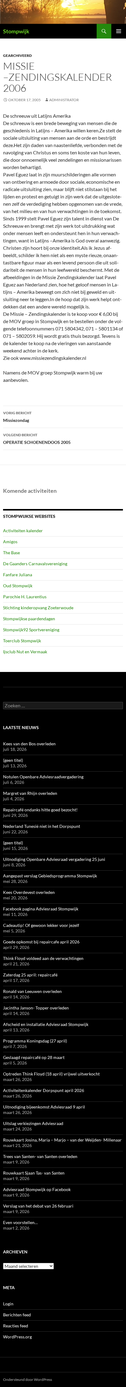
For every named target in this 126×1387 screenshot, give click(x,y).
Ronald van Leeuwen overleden (32, 991)
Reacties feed (15, 1325)
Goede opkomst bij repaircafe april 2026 (41, 941)
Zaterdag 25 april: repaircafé (30, 974)
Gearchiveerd (17, 55)
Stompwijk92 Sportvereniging (31, 629)
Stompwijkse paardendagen (29, 618)
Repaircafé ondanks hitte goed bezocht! (40, 809)
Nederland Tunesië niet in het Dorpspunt (41, 826)
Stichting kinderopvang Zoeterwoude (38, 607)
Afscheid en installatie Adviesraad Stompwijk (45, 1024)
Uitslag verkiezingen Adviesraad (33, 1123)
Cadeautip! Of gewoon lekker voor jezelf (41, 925)
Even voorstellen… (20, 1222)
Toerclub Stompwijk (22, 640)
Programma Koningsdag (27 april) (35, 1040)
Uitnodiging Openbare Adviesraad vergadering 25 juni (54, 859)
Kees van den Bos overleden (29, 743)
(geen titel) (13, 760)
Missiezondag (17, 417)
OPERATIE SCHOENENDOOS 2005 (37, 439)
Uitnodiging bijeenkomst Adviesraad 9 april (44, 1106)
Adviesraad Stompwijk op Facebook (37, 1189)
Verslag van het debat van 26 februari (38, 1205)
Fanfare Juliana (17, 574)
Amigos (10, 541)
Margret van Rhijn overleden (30, 793)
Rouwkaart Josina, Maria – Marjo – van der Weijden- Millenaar (62, 1139)
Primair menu (118, 31)
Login (8, 1303)
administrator (64, 100)
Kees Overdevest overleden (29, 892)
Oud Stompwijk (17, 585)
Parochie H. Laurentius (24, 596)
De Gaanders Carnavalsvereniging (35, 563)
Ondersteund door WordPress (27, 1379)
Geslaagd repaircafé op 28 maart (34, 1057)
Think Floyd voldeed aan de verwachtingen (43, 958)
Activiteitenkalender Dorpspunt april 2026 (43, 1090)
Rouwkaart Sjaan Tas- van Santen (34, 1172)
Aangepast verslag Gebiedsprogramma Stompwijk (50, 875)
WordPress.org (17, 1336)
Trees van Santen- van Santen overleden (40, 1156)
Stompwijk (16, 31)
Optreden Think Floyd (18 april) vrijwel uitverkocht (51, 1073)
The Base (11, 552)
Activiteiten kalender (23, 530)
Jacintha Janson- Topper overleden (36, 1007)
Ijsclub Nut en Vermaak (25, 651)
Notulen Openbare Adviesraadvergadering (43, 776)
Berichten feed (17, 1314)
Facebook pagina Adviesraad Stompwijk (40, 908)
